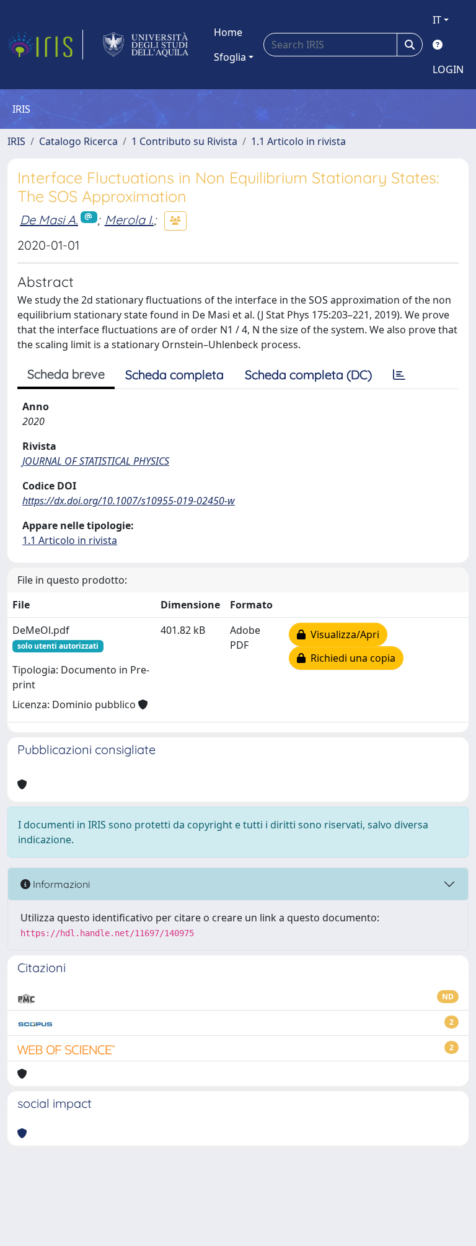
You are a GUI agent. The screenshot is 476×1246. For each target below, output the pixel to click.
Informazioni (60, 884)
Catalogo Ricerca (78, 141)
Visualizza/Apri (342, 634)
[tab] (399, 375)
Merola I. (129, 219)
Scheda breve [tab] (66, 374)
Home (228, 32)
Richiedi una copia (350, 658)
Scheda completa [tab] (174, 374)
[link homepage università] (146, 44)
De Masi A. (49, 219)
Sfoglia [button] (230, 57)
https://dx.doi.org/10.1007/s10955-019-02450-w (128, 500)
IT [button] (437, 20)
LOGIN (448, 69)
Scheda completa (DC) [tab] (308, 374)
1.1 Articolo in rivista (298, 141)
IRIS (16, 141)
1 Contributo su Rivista (184, 141)
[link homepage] (45, 44)
